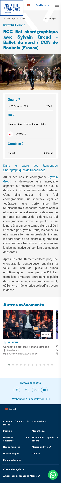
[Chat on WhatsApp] (53, 475)
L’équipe (7, 431)
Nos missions (39, 421)
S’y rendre (21, 134)
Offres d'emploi (11, 453)
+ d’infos (48, 153)
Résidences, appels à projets (45, 439)
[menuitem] (29, 5)
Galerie (36, 453)
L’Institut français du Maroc (16, 423)
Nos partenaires (11, 447)
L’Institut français (12, 469)
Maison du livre (40, 447)
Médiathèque (39, 431)
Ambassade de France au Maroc (20, 476)
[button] (9, 364)
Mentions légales (12, 460)
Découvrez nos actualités (16, 439)
